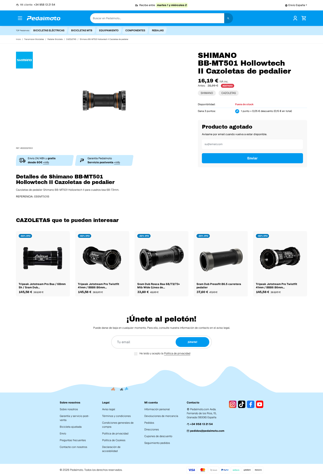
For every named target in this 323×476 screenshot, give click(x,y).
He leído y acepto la (164, 353)
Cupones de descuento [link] (158, 436)
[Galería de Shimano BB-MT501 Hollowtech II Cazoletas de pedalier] (104, 100)
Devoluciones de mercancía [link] (161, 416)
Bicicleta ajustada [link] (71, 427)
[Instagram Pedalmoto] (232, 404)
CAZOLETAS (228, 93)
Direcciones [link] (151, 429)
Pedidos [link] (149, 422)
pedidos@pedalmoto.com (207, 431)
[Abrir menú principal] (20, 18)
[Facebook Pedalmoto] (250, 404)
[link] (295, 18)
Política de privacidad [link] (115, 433)
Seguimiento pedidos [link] (157, 443)
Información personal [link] (157, 409)
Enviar (252, 158)
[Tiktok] (241, 404)
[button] (296, 5)
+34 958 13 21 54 (201, 424)
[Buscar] (228, 18)
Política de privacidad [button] (177, 353)
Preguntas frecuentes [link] (73, 440)
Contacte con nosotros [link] (73, 447)
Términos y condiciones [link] (116, 416)
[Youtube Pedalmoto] (259, 404)
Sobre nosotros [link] (69, 409)
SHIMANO (207, 93)
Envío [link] (63, 433)
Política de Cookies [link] (113, 440)
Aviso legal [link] (108, 409)
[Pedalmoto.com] (43, 18)
